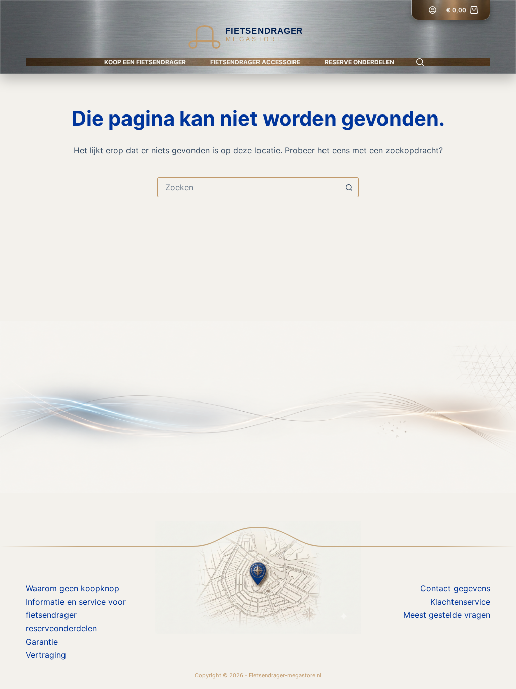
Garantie (42, 642)
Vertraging (46, 655)
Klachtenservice (460, 602)
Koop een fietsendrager (145, 62)
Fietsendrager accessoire (255, 62)
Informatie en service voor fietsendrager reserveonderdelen (76, 615)
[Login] (432, 10)
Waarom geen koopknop (72, 588)
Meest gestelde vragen (446, 615)
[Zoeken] (420, 62)
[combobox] (248, 187)
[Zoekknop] (348, 187)
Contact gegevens (455, 588)
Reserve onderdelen (359, 62)
